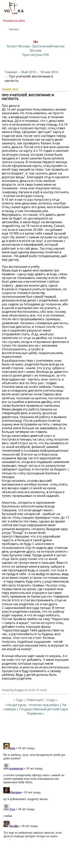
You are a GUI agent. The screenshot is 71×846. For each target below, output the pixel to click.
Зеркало (14, 29)
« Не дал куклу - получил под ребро (32, 705)
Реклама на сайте (14, 20)
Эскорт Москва (18, 46)
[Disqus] (35, 790)
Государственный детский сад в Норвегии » (43, 711)
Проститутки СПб (35, 55)
